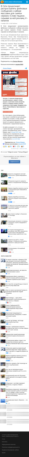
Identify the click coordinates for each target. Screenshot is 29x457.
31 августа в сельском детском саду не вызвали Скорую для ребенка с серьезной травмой (18, 207)
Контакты (4, 441)
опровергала (5, 54)
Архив (3, 452)
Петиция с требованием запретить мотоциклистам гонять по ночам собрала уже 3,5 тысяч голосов (17, 328)
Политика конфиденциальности (11, 447)
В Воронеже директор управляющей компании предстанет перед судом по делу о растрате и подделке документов (17, 349)
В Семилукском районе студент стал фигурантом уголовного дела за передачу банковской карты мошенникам (17, 342)
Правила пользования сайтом (10, 450)
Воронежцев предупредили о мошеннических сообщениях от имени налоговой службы (16, 314)
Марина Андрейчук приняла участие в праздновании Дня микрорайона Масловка (18, 190)
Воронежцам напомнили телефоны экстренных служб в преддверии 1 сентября (17, 222)
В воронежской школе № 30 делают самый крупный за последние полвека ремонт (16, 377)
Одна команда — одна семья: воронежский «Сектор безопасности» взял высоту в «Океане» (16, 299)
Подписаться (14, 161)
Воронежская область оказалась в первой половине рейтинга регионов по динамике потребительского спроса (16, 278)
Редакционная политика (8, 444)
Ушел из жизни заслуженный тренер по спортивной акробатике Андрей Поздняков (16, 291)
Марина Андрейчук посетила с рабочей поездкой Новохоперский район (17, 198)
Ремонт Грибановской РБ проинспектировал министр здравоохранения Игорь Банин (14, 307)
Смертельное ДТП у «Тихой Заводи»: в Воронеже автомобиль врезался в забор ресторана (17, 241)
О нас (3, 439)
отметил (21, 46)
